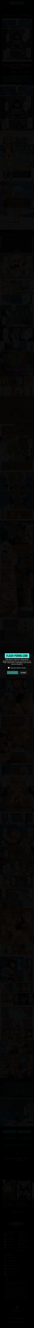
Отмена (23, 672)
